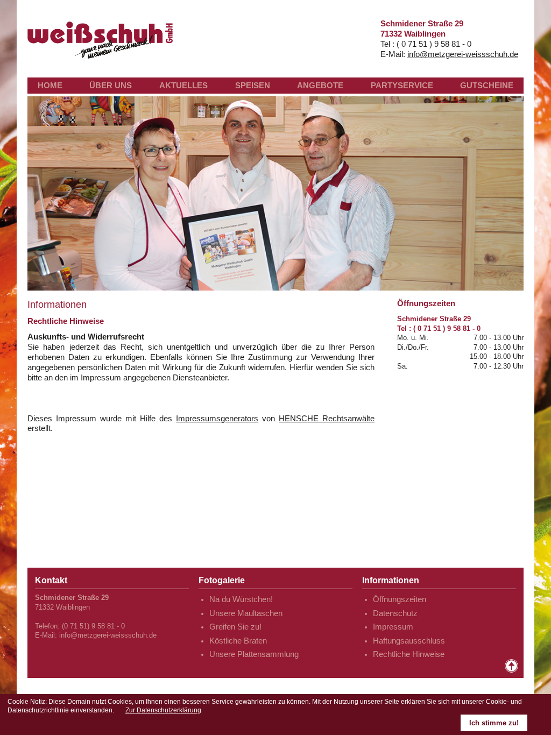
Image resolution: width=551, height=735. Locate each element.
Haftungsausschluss (409, 641)
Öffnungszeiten (399, 599)
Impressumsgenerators (217, 418)
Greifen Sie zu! (235, 627)
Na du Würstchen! (241, 599)
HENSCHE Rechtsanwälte (327, 418)
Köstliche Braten (238, 641)
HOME (50, 85)
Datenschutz (395, 613)
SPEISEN (252, 85)
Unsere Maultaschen (245, 613)
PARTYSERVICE (402, 85)
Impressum (393, 627)
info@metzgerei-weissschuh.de (462, 54)
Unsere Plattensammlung (254, 654)
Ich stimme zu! (494, 723)
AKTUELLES (183, 85)
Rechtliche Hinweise (408, 654)
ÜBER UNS (110, 85)
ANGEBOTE (320, 85)
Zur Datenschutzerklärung (163, 710)
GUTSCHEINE (486, 85)
